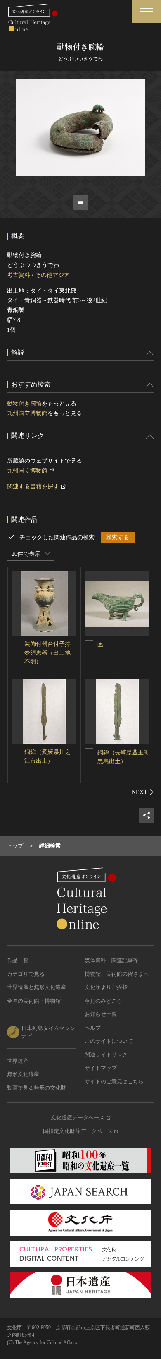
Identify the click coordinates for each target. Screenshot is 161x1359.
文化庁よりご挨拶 (106, 987)
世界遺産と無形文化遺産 (36, 987)
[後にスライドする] (143, 792)
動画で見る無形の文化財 (36, 1088)
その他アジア (52, 275)
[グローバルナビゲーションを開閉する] (146, 11)
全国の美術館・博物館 (34, 1001)
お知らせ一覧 (101, 1014)
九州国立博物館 (27, 413)
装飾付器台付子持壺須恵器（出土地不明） (47, 653)
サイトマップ (101, 1068)
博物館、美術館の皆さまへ (117, 974)
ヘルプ (93, 1028)
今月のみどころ (103, 1001)
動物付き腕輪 (24, 404)
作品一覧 (17, 960)
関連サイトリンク (106, 1055)
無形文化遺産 (23, 1074)
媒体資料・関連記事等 (111, 960)
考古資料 (18, 275)
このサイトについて (109, 1041)
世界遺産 (17, 1061)
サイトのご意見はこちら (114, 1081)
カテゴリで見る (26, 974)
